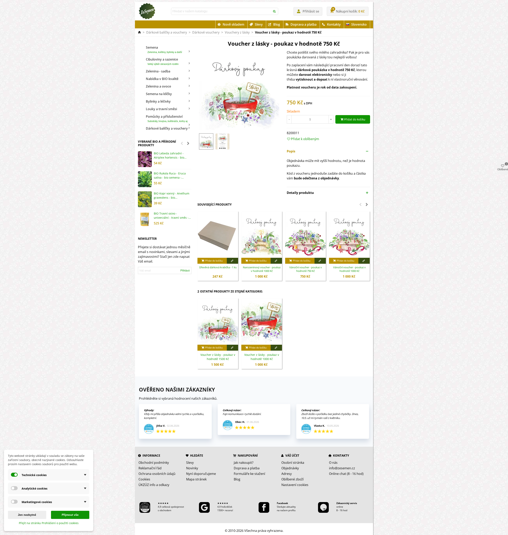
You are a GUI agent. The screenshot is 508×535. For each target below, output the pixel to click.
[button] (182, 143)
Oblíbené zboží (292, 479)
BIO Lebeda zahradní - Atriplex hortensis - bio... (170, 155)
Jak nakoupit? (243, 462)
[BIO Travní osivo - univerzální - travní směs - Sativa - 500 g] (145, 219)
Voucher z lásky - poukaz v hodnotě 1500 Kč (217, 357)
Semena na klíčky (159, 94)
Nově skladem (233, 24)
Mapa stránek (196, 479)
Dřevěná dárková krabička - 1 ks (218, 267)
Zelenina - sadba (158, 71)
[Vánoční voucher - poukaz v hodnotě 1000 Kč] (349, 234)
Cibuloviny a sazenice (162, 61)
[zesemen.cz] (147, 11)
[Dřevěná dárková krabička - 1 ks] (217, 234)
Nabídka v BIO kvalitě (162, 79)
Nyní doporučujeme (201, 473)
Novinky (192, 468)
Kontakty (334, 24)
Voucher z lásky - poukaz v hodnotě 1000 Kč (261, 357)
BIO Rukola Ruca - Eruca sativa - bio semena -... (170, 175)
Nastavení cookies (294, 485)
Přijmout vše (70, 514)
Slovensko (359, 24)
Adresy (286, 473)
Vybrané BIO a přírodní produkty (157, 143)
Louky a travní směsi (161, 109)
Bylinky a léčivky (158, 101)
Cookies (144, 479)
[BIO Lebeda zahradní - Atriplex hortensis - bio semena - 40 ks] (145, 159)
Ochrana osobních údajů (157, 473)
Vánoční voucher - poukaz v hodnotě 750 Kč (305, 269)
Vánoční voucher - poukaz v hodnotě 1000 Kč (349, 269)
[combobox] (221, 11)
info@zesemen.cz (342, 468)
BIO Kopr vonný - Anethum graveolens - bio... (171, 195)
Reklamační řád (150, 468)
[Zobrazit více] (232, 261)
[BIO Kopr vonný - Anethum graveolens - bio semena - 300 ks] (145, 199)
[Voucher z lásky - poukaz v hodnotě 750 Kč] (239, 90)
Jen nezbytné (27, 514)
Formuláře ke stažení (249, 473)
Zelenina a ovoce (158, 86)
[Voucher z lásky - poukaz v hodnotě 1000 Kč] (261, 321)
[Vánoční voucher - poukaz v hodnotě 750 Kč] (305, 234)
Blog (276, 24)
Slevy (259, 24)
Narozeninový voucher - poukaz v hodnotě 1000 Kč (262, 269)
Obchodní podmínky (154, 462)
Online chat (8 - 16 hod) (346, 473)
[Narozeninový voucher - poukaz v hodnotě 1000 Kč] (261, 234)
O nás (333, 462)
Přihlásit (185, 270)
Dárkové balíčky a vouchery (167, 128)
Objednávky (290, 468)
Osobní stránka (292, 462)
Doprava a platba (304, 24)
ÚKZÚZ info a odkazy (154, 485)
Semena (164, 49)
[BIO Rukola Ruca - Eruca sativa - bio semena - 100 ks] (145, 179)
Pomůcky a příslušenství (167, 118)
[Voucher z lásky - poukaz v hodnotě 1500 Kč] (217, 321)
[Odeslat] (274, 11)
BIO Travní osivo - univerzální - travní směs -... (172, 215)
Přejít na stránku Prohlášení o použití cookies (49, 523)
